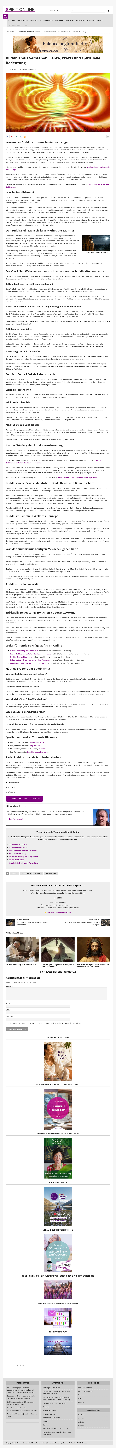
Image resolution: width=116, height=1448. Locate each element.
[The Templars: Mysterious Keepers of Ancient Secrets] (58, 949)
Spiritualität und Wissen (28, 69)
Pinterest (81, 1426)
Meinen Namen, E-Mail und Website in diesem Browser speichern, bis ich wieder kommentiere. (44, 1023)
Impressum (82, 1395)
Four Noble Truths (37, 742)
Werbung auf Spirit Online (51, 1388)
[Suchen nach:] (58, 1365)
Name (8, 1003)
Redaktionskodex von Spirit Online (54, 1403)
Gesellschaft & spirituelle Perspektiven (24, 863)
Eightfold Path (35, 746)
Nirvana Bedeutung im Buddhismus (24, 651)
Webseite (9, 1016)
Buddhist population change (38, 752)
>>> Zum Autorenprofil (14, 819)
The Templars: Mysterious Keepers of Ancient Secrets (58, 965)
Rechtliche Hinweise (85, 1388)
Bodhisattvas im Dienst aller (21, 657)
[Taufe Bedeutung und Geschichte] (22, 949)
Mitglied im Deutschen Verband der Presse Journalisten (57, 1433)
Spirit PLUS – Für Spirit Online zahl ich (55, 1428)
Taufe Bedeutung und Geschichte (21, 964)
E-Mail (8, 1010)
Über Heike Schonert (50, 1410)
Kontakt (45, 1421)
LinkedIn (81, 1422)
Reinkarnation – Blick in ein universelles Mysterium (77, 477)
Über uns (46, 1407)
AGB (79, 1398)
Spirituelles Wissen (16, 860)
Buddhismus (26, 873)
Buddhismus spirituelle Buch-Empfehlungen (27, 663)
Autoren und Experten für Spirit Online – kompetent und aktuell (56, 1392)
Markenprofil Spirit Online (51, 1418)
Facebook (81, 1415)
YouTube (81, 1418)
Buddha (42, 749)
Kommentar (10, 986)
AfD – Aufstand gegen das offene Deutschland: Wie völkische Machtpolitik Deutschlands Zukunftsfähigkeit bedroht (20, 1390)
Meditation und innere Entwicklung (23, 850)
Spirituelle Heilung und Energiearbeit (23, 857)
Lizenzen (81, 1402)
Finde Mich (46, 1425)
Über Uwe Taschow (49, 1414)
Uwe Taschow (51, 873)
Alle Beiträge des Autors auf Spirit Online (24, 799)
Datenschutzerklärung (85, 1391)
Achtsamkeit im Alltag (17, 853)
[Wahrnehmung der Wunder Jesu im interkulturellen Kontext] (93, 949)
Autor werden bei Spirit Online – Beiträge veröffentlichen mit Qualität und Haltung (56, 1398)
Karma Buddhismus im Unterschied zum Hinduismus (30, 654)
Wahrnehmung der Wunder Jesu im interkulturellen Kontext (93, 965)
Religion (38, 873)
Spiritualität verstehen (18, 844)
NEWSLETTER (54, 11)
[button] (8, 136)
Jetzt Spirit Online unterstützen (59, 912)
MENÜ (5, 17)
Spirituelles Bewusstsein (18, 847)
